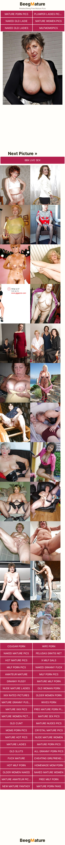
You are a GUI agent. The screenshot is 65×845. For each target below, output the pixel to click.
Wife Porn (48, 646)
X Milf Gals (48, 660)
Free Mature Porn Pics (49, 709)
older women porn (49, 695)
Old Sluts (16, 751)
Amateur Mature (16, 674)
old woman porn (48, 688)
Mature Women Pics (48, 21)
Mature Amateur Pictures (17, 779)
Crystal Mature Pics (49, 730)
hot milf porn (16, 765)
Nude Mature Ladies (16, 688)
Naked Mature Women (48, 772)
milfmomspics (48, 28)
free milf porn (48, 779)
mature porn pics (16, 14)
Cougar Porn (16, 646)
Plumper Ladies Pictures (49, 14)
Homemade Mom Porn (48, 765)
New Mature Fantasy (16, 786)
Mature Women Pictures (17, 716)
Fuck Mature (16, 758)
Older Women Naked (16, 772)
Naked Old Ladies (16, 28)
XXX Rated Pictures (16, 695)
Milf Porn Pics (16, 667)
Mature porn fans (49, 786)
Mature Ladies (16, 744)
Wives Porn (48, 702)
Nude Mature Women (49, 737)
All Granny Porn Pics (48, 751)
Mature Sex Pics (49, 716)
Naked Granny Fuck (49, 667)
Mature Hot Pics (16, 737)
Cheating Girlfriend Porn (49, 758)
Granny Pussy (16, 681)
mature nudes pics (49, 723)
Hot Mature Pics (16, 660)
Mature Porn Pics (49, 744)
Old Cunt (16, 723)
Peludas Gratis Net (49, 653)
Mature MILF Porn (49, 681)
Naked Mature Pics (16, 653)
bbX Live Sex (32, 160)
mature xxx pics (16, 709)
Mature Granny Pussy (16, 702)
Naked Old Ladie (17, 21)
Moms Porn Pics (16, 730)
